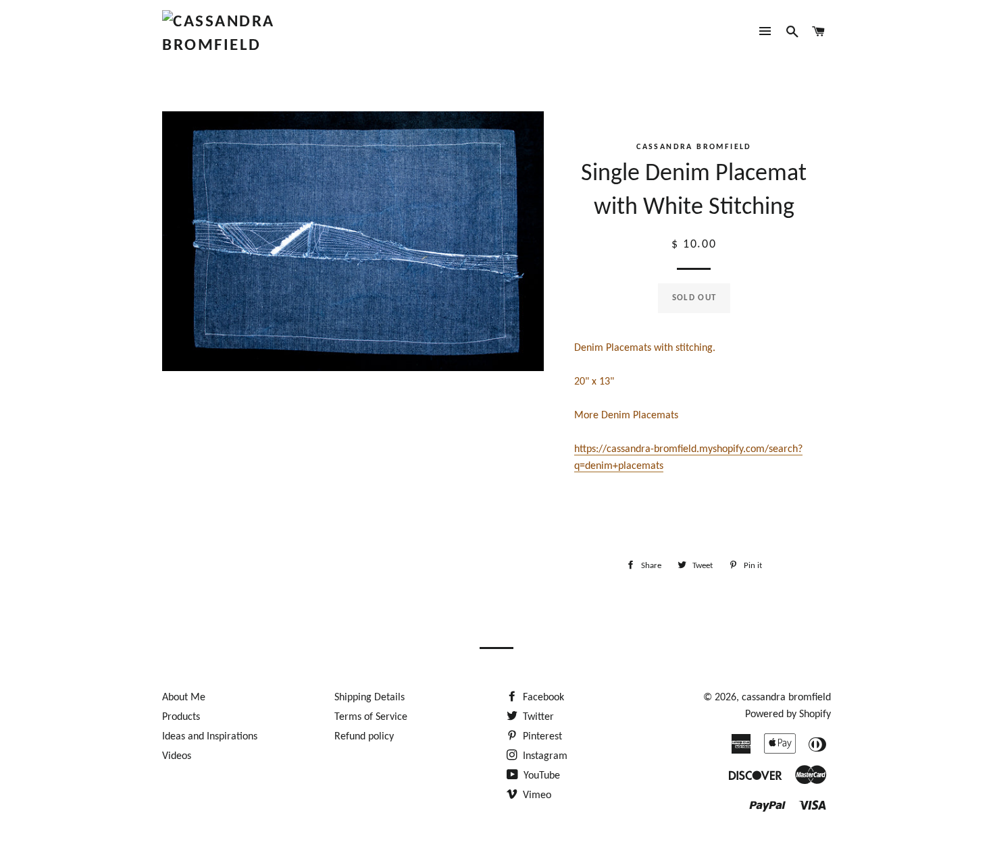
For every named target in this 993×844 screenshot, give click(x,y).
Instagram (543, 756)
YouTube (540, 775)
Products (181, 717)
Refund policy (364, 736)
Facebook (542, 697)
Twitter (537, 717)
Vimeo (535, 795)
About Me (183, 697)
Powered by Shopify (788, 714)
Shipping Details (369, 697)
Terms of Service (370, 717)
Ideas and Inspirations (209, 736)
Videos (176, 756)
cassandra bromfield (786, 697)
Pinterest (541, 736)
